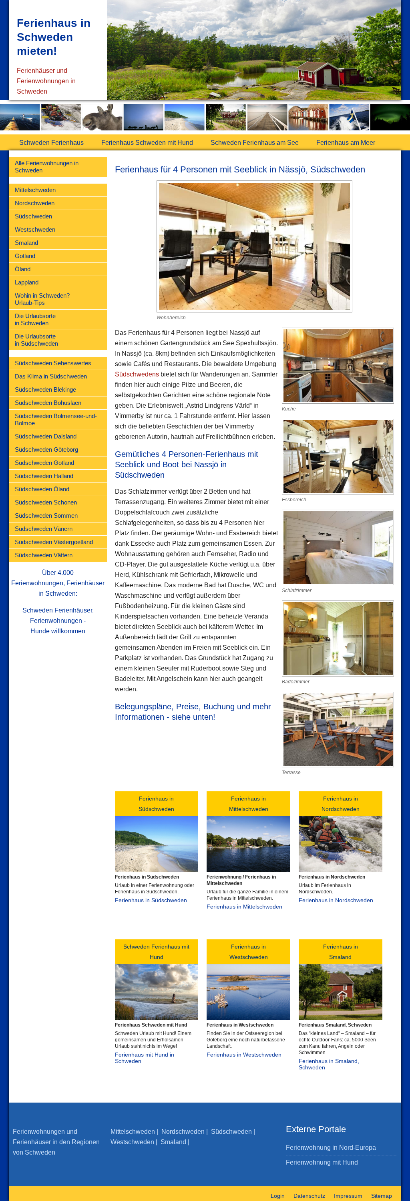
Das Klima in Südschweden (51, 376)
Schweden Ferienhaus (51, 142)
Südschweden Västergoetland (54, 541)
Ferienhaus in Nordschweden (336, 900)
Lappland (26, 282)
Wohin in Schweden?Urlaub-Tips (42, 299)
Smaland (26, 242)
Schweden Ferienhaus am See (255, 142)
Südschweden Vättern (43, 555)
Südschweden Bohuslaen (48, 402)
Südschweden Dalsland (45, 436)
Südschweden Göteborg (46, 449)
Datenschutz (309, 1196)
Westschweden (35, 229)
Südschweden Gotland (44, 462)
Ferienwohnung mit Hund (322, 1162)
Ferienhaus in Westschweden (244, 1054)
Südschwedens (137, 374)
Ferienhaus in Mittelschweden (244, 906)
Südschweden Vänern (43, 528)
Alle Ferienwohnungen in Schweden (46, 167)
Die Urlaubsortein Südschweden (36, 340)
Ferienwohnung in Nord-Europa (331, 1147)
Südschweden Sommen (46, 515)
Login (278, 1196)
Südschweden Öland (42, 489)
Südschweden (33, 216)
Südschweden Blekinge (45, 389)
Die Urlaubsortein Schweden (35, 319)
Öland (22, 269)
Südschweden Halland (44, 475)
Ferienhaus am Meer (345, 142)
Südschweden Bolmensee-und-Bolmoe (56, 419)
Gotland (25, 255)
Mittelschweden (35, 189)
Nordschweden (34, 203)
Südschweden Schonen (46, 502)
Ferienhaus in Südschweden (151, 900)
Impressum (348, 1196)
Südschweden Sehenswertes (53, 363)
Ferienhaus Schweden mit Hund (147, 142)
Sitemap (381, 1196)
